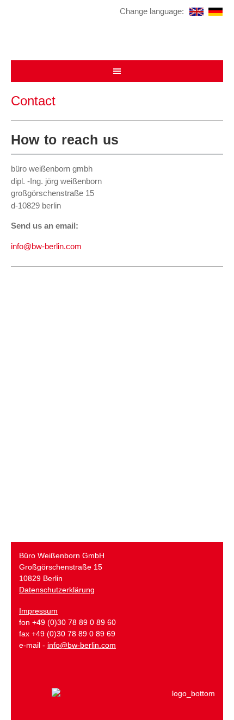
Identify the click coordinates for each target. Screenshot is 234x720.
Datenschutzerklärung (57, 589)
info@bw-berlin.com (46, 246)
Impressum (38, 611)
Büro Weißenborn (117, 37)
